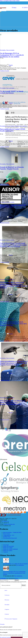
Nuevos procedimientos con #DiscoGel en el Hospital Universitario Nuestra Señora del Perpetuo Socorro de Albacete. (13, 363)
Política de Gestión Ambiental (10, 549)
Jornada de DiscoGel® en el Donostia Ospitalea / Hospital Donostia (12, 168)
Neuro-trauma (6, 534)
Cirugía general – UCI (8, 535)
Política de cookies (7, 550)
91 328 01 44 (5, 521)
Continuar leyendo (4, 71)
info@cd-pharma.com (9, 524)
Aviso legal (6, 545)
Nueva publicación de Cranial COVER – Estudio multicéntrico (13, 130)
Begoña (11, 65)
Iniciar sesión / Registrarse (11, 618)
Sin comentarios (20, 565)
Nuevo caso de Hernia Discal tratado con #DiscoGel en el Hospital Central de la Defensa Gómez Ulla (13, 323)
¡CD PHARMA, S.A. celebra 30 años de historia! (15, 563)
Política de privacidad (8, 546)
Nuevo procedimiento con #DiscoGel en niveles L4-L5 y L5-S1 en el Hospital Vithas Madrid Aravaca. (12, 402)
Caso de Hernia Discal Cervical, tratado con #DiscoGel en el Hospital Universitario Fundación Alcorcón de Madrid (13, 244)
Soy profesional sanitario (5, 637)
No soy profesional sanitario (17, 637)
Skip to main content (14, 0)
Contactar (5, 552)
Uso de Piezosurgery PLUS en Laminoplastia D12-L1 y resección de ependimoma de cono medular (12, 55)
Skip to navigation (4, 0)
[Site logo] (3, 11)
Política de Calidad (7, 547)
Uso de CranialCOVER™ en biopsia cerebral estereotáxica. (11, 92)
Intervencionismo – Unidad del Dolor (12, 532)
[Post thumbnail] (6, 562)
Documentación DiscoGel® (10, 538)
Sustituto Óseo (6, 536)
